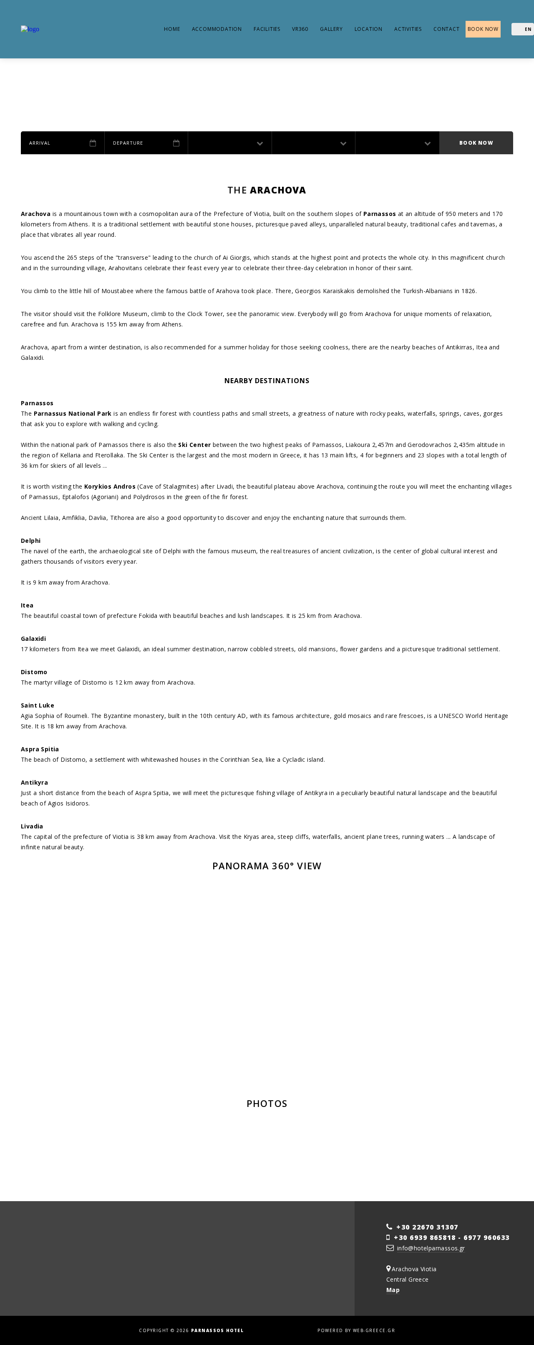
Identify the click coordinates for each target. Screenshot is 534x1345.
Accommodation (217, 29)
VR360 (300, 29)
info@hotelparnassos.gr (431, 1248)
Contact (446, 29)
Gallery (331, 29)
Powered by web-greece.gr (356, 1330)
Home (172, 29)
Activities (408, 29)
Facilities (267, 29)
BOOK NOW (483, 29)
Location (369, 29)
